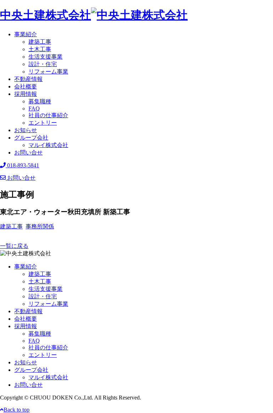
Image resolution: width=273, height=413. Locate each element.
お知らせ (25, 130)
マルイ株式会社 (48, 145)
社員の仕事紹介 (48, 115)
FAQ (34, 108)
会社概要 (25, 86)
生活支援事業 (45, 57)
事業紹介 (25, 34)
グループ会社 (31, 138)
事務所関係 (40, 226)
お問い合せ (28, 153)
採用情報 (25, 94)
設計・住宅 (42, 64)
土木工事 (39, 49)
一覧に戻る (14, 246)
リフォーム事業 (48, 72)
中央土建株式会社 (45, 15)
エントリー (42, 123)
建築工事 (39, 42)
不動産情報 (28, 79)
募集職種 (39, 101)
